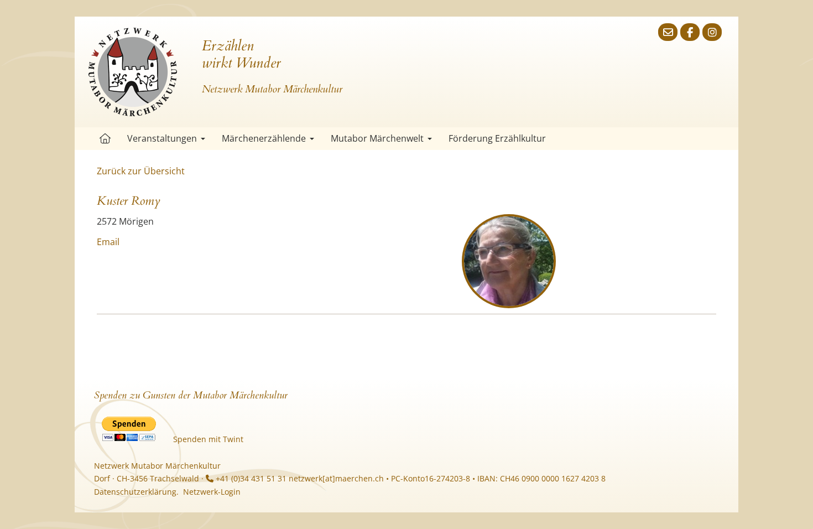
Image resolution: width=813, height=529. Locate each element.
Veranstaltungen (162, 138)
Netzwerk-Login (212, 491)
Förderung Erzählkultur (497, 138)
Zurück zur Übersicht (141, 171)
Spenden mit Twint (208, 439)
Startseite (105, 138)
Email (108, 242)
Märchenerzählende (264, 138)
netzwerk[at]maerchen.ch (336, 478)
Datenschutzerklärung (135, 491)
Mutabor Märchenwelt (377, 138)
